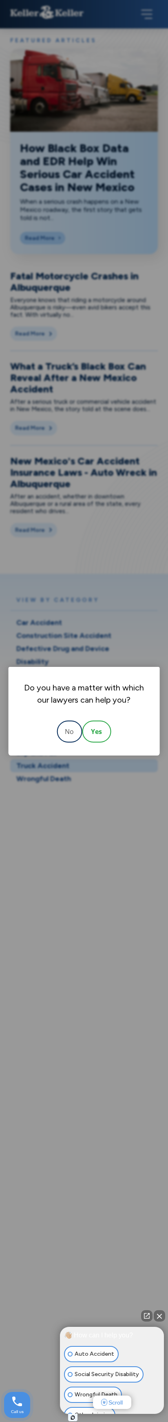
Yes (96, 731)
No (69, 731)
